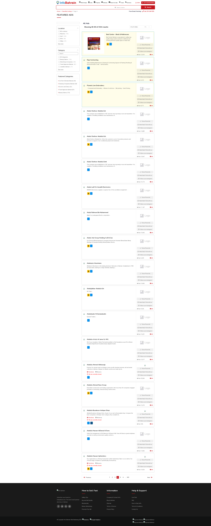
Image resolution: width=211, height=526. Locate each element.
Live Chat (134, 497)
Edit (152, 54)
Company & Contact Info (113, 497)
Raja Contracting (92, 60)
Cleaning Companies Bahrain (66, 84)
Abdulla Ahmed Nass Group (96, 385)
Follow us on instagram (146, 51)
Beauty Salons (64, 59)
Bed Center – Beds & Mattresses (117, 34)
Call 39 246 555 (149, 11)
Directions (91, 372)
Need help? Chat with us (145, 48)
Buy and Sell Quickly (87, 500)
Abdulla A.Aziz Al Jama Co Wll (97, 339)
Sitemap (109, 503)
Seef (61, 36)
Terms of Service (111, 506)
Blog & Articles (111, 500)
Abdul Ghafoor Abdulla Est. (96, 136)
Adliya (61, 41)
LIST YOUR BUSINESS (149, 2)
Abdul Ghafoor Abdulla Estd (97, 162)
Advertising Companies (66, 62)
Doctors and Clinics (64, 86)
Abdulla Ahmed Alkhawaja (96, 365)
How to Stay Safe (136, 503)
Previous (88, 477)
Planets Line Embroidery (95, 85)
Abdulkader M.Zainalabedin (96, 314)
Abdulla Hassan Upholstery (96, 456)
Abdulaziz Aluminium (94, 263)
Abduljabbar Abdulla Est (95, 289)
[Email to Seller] (110, 44)
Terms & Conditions (137, 506)
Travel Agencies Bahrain (66, 64)
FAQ (133, 500)
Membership (85, 503)
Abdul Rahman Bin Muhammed (97, 212)
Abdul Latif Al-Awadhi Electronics (98, 187)
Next (148, 477)
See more (60, 44)
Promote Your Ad (86, 509)
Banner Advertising (87, 506)
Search (149, 7)
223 (128, 477)
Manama (62, 33)
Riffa (61, 38)
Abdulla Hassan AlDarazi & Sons (98, 431)
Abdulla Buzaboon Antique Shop (98, 410)
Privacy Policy (110, 509)
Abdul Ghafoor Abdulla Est (96, 111)
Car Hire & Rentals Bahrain (66, 81)
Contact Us (135, 509)
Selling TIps (85, 497)
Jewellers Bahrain (65, 67)
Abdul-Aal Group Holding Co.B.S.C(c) (100, 238)
